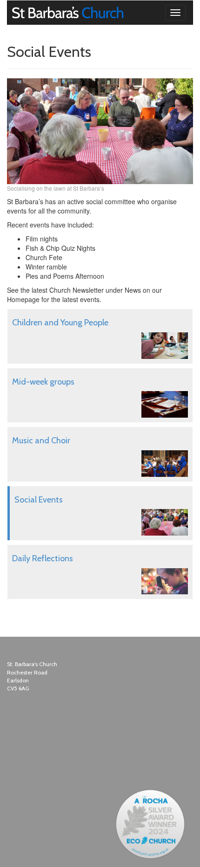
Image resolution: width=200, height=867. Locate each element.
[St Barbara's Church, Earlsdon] (14, 12)
